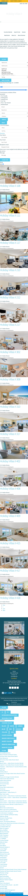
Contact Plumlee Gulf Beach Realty (9, 814)
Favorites (2, 133)
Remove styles (7, 747)
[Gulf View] (14, 70)
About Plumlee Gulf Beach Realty (8, 754)
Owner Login (4, 1)
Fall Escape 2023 (4, 820)
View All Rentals (14, 673)
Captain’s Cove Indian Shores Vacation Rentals (11, 765)
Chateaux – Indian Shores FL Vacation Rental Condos (13, 766)
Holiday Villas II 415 (10, 543)
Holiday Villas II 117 (10, 242)
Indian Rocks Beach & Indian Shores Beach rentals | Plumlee (7, 12)
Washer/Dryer (4, 104)
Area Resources (4, 758)
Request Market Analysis (6, 879)
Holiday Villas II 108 (10, 186)
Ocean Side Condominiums (7, 787)
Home (14, 671)
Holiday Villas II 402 (10, 461)
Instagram (13, 688)
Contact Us (14, 674)
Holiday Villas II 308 (10, 379)
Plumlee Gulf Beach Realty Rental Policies (10, 871)
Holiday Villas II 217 (10, 324)
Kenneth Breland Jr (5, 847)
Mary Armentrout (4, 852)
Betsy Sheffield (4, 830)
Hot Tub (3, 101)
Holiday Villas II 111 (10, 215)
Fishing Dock (4, 97)
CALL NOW (2, 895)
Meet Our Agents (4, 828)
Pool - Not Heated (6, 103)
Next (4, 610)
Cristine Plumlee (4, 840)
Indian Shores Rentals (5, 780)
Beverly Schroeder (4, 832)
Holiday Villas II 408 (10, 488)
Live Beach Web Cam (5, 826)
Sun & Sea (2, 806)
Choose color (7, 723)
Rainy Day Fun (3, 874)
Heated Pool (4, 99)
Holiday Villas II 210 (10, 270)
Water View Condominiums (7, 808)
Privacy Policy (21, 700)
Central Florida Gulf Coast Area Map (9, 811)
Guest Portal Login (15, 1)
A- (2, 712)
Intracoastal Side (4, 782)
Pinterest (15, 688)
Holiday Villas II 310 (10, 406)
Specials (2, 881)
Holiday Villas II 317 (10, 434)
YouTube (18, 688)
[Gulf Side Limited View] (14, 74)
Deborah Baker (4, 842)
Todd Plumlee (3, 864)
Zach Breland (3, 866)
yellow (4, 732)
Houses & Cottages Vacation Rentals (9, 777)
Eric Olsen (2, 844)
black (4, 726)
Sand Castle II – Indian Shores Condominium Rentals (13, 801)
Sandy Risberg (3, 859)
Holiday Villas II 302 (10, 352)
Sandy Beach (3, 857)
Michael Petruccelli (5, 854)
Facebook (10, 688)
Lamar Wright (3, 849)
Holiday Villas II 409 (10, 516)
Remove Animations (8, 744)
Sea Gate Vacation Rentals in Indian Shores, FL (11, 804)
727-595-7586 (15, 684)
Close (4, 707)
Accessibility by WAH (5, 753)
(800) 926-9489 (23, 3)
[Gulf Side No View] (14, 72)
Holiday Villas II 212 (10, 297)
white (12, 726)
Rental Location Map (5, 878)
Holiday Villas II (4, 772)
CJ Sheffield (3, 838)
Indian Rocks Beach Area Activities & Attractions (12, 823)
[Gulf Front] (14, 69)
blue (3, 729)
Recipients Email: (4, 144)
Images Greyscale (8, 738)
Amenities (2, 94)
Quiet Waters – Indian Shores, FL (8, 792)
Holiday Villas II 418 (10, 598)
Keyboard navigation (9, 715)
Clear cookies (7, 735)
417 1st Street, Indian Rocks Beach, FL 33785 (14, 683)
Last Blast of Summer (5, 825)
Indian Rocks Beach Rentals (7, 778)
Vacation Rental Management (7, 890)
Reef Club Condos (4, 794)
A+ (8, 712)
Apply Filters (5, 80)
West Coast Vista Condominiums (8, 809)
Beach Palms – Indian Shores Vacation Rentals (11, 763)
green (20, 726)
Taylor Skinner (3, 861)
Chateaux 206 (14, 637)
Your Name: (3, 135)
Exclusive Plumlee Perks (6, 818)
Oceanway (2, 789)
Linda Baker (3, 850)
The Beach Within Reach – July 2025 (9, 885)
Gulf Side (2, 770)
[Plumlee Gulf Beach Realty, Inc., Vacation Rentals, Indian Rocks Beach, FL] (7, 694)
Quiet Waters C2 (14, 652)
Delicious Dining (4, 816)
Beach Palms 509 (14, 623)
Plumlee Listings (4, 873)
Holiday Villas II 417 (10, 570)
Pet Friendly (4, 96)
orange (18, 729)
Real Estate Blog (4, 876)
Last (4, 608)
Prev (4, 605)
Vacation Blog (3, 886)
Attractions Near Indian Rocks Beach (9, 760)
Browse (2, 761)
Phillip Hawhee (3, 855)
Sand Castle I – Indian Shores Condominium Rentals (13, 796)
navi (12, 732)
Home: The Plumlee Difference (7, 821)
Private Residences (5, 790)
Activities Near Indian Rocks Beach (9, 756)
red (10, 729)
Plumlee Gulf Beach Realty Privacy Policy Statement (13, 869)
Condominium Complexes (6, 813)
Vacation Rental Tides (5, 891)
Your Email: (3, 140)
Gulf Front (2, 768)
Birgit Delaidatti (4, 833)
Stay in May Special (5, 883)
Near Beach (3, 785)
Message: (2, 153)
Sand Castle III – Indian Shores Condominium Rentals (13, 802)
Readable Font (7, 718)
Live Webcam (4, 2)
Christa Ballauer (4, 837)
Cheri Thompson (4, 835)
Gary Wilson (3, 845)
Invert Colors (7, 741)
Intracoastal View (4, 784)
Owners (2, 868)
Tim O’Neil (2, 862)
